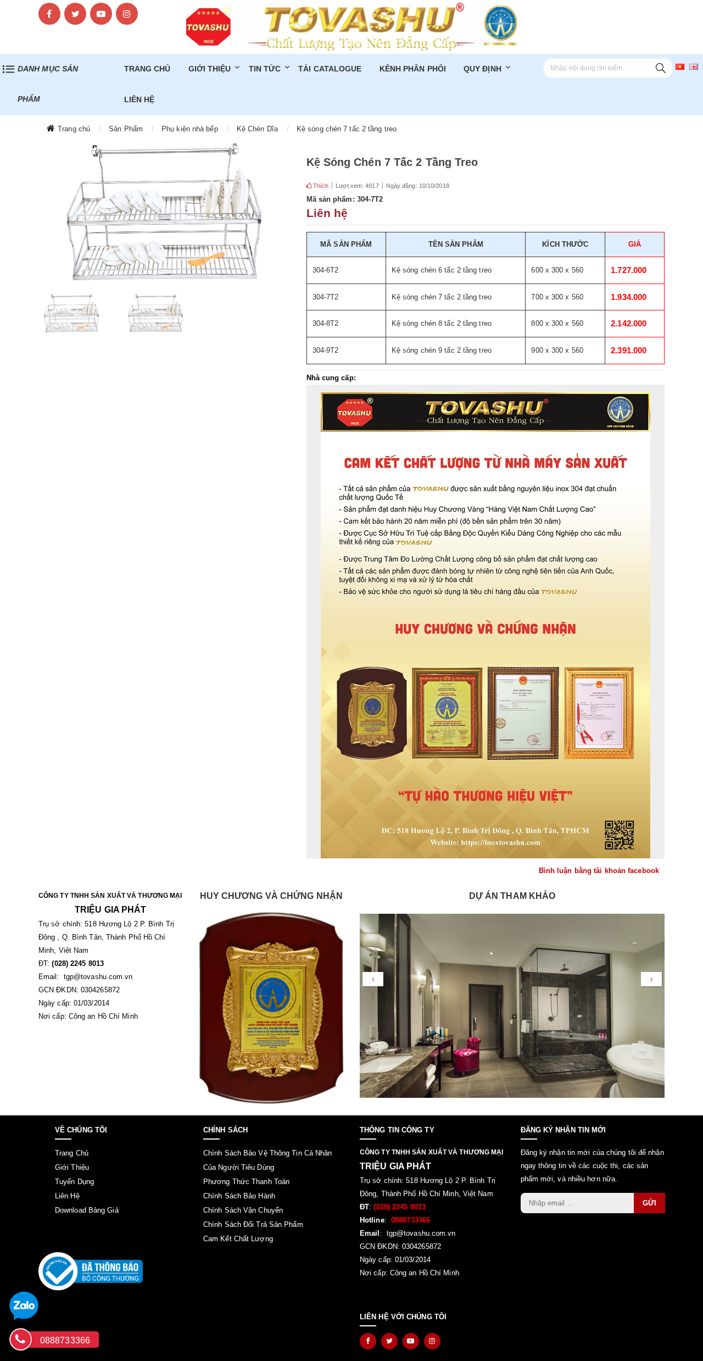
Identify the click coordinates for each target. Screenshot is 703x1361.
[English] (693, 66)
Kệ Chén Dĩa (257, 129)
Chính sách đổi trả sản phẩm (253, 1224)
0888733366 (65, 1340)
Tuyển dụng (74, 1181)
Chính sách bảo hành (239, 1196)
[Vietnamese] (680, 66)
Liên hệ (139, 99)
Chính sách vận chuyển (243, 1210)
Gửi (649, 1203)
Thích (320, 185)
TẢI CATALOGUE (329, 68)
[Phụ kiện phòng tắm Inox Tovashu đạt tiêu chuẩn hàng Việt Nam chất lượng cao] (271, 1008)
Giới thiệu (209, 68)
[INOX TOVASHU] (351, 26)
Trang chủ (147, 68)
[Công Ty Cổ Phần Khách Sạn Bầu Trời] (512, 1027)
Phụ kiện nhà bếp (189, 129)
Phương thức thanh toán (246, 1181)
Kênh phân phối (413, 68)
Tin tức (265, 68)
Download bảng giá (87, 1210)
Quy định (482, 68)
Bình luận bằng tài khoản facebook (599, 870)
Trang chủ (74, 129)
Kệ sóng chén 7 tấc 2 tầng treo (347, 129)
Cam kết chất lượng (238, 1239)
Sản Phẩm (126, 129)
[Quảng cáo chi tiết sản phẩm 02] (486, 625)
